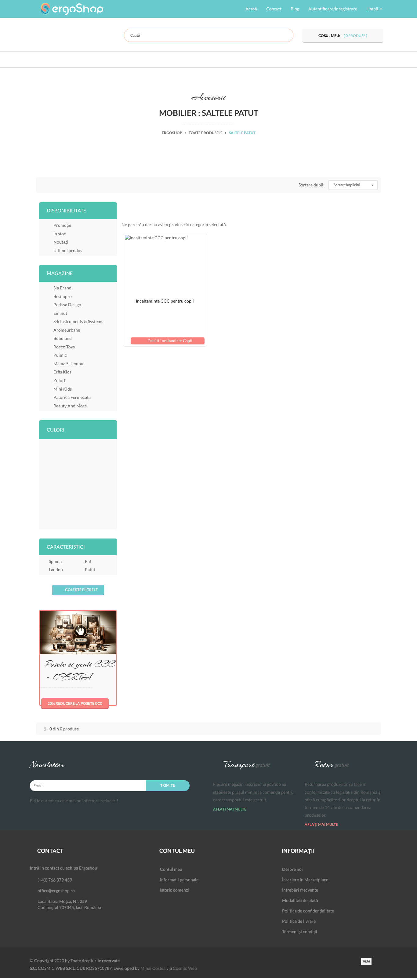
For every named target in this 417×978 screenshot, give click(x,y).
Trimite (167, 785)
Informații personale (179, 879)
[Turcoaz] (69, 520)
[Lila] (49, 495)
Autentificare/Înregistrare (332, 8)
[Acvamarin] (49, 446)
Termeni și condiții (299, 931)
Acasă (251, 8)
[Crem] (69, 471)
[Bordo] (49, 471)
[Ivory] (89, 483)
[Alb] (69, 446)
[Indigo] (69, 483)
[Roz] (109, 508)
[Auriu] (49, 459)
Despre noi (292, 869)
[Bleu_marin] (109, 459)
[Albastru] (89, 446)
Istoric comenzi (174, 889)
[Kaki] (109, 483)
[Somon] (49, 520)
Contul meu (171, 869)
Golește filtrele (81, 589)
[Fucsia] (89, 471)
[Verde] (89, 520)
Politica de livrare (299, 921)
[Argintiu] (109, 446)
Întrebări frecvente (300, 889)
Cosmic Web (185, 968)
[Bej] (69, 459)
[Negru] (49, 508)
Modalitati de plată (300, 900)
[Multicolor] (109, 495)
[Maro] (69, 495)
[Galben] (109, 471)
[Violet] (109, 520)
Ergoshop (172, 133)
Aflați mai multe (230, 809)
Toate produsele (206, 133)
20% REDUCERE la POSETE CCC (75, 703)
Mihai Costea (152, 968)
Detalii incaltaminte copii (169, 341)
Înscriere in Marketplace (305, 879)
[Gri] (49, 483)
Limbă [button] (372, 8)
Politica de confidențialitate (308, 910)
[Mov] (89, 495)
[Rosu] (89, 508)
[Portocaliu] (69, 508)
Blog (295, 8)
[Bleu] (89, 459)
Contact (273, 8)
